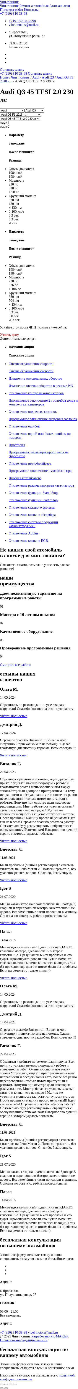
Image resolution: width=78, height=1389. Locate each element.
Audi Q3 (48, 77)
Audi (35, 77)
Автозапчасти (59, 6)
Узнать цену (9, 334)
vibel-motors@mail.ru (24, 25)
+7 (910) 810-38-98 (13, 13)
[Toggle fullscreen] (10, 1384)
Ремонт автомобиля (34, 6)
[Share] (6, 1384)
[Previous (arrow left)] (1, 1388)
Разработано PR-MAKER (50, 1336)
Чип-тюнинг (9, 6)
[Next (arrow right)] (6, 1388)
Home (4, 77)
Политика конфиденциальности (23, 1340)
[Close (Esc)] (1, 1384)
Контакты (31, 9)
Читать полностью (13, 716)
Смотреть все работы (15, 664)
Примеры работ (11, 9)
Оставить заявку (12, 69)
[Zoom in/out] (14, 1384)
